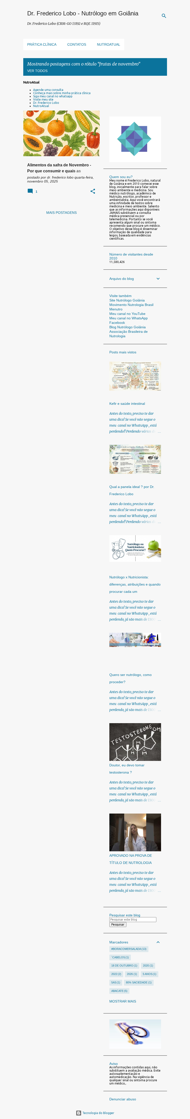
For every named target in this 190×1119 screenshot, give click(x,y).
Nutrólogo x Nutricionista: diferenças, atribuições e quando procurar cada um (135, 584)
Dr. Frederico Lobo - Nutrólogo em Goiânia (82, 13)
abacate (119, 990)
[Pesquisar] (164, 16)
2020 (147, 965)
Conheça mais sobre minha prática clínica (62, 93)
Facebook (117, 323)
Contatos (76, 44)
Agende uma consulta (48, 89)
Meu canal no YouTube (127, 314)
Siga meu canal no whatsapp (52, 96)
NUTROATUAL (108, 44)
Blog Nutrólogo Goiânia (127, 327)
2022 (115, 973)
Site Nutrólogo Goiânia (127, 300)
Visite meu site (43, 99)
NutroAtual (41, 106)
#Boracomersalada (128, 948)
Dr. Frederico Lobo (46, 102)
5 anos (149, 973)
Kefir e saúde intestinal (127, 404)
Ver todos (37, 71)
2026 (131, 973)
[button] (93, 191)
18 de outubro (124, 965)
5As (115, 982)
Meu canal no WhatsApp (128, 318)
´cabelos (119, 957)
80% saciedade (138, 982)
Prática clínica (41, 44)
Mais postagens (61, 213)
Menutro (115, 309)
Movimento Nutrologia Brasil (131, 305)
